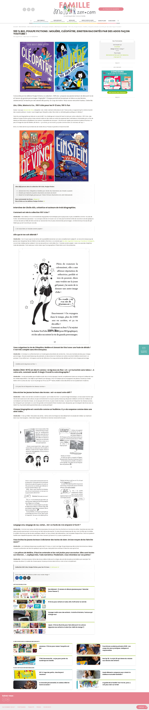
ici (44, 201)
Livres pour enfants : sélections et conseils (54, 26)
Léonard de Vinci (29, 110)
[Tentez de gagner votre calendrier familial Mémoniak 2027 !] (117, 80)
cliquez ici (36, 199)
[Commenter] (25, 578)
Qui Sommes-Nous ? (8, 707)
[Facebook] (24, 9)
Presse (39, 707)
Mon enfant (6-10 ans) (34, 26)
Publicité (31, 707)
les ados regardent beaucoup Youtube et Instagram (78, 241)
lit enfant (117, 47)
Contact (141, 707)
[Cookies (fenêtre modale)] (146, 707)
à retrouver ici (54, 567)
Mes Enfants (22, 26)
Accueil (15, 26)
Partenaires (22, 707)
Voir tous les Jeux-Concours (117, 92)
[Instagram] (28, 9)
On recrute (47, 707)
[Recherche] (33, 9)
